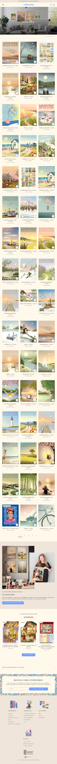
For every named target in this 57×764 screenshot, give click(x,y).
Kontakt (10, 713)
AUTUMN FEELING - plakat (10, 190)
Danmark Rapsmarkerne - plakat (28, 467)
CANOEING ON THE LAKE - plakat (46, 498)
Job (25, 721)
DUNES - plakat (10, 374)
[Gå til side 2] (37, 535)
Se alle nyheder (28, 654)
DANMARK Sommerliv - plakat (28, 436)
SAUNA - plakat (28, 344)
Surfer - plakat (28, 528)
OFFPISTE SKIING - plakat (29, 282)
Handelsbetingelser (29, 715)
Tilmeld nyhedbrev (38, 688)
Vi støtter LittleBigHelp (29, 713)
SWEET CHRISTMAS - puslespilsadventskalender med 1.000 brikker (47, 647)
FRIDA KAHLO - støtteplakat (10, 528)
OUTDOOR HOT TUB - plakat (46, 313)
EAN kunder (42, 717)
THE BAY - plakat (28, 127)
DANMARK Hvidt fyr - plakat (10, 435)
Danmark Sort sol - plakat (10, 65)
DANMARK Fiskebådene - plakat (10, 221)
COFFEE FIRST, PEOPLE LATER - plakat (10, 128)
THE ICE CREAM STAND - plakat (10, 160)
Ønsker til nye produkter (14, 723)
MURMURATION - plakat (46, 344)
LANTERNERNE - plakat (28, 65)
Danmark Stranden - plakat (10, 466)
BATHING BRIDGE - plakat (47, 435)
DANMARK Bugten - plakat (46, 251)
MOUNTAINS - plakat (28, 374)
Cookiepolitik (27, 719)
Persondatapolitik (28, 717)
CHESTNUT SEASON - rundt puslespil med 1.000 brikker (10, 646)
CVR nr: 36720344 (27, 745)
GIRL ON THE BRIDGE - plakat (10, 282)
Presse (40, 715)
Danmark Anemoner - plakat (28, 498)
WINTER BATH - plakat (10, 344)
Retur (9, 719)
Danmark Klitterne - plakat (10, 97)
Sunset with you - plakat (46, 466)
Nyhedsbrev (11, 721)
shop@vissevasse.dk (28, 743)
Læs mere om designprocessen (13, 602)
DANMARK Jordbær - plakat (46, 127)
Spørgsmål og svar (13, 717)
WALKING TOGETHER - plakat (46, 404)
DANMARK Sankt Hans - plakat (10, 252)
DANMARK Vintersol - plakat (28, 220)
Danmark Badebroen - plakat (10, 314)
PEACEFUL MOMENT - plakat (28, 403)
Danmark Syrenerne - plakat (46, 283)
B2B (40, 713)
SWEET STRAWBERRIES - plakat (28, 303)
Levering (10, 715)
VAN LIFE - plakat (28, 96)
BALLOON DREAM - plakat (47, 220)
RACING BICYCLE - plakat (46, 528)
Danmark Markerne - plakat (28, 251)
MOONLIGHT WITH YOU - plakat (46, 97)
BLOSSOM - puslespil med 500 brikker (28, 646)
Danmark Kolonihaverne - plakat (10, 498)
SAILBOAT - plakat (46, 374)
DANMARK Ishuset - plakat (46, 190)
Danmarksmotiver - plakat (28, 190)
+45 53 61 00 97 (27, 741)
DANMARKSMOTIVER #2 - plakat (46, 66)
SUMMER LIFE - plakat (28, 159)
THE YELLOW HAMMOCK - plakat (10, 404)
